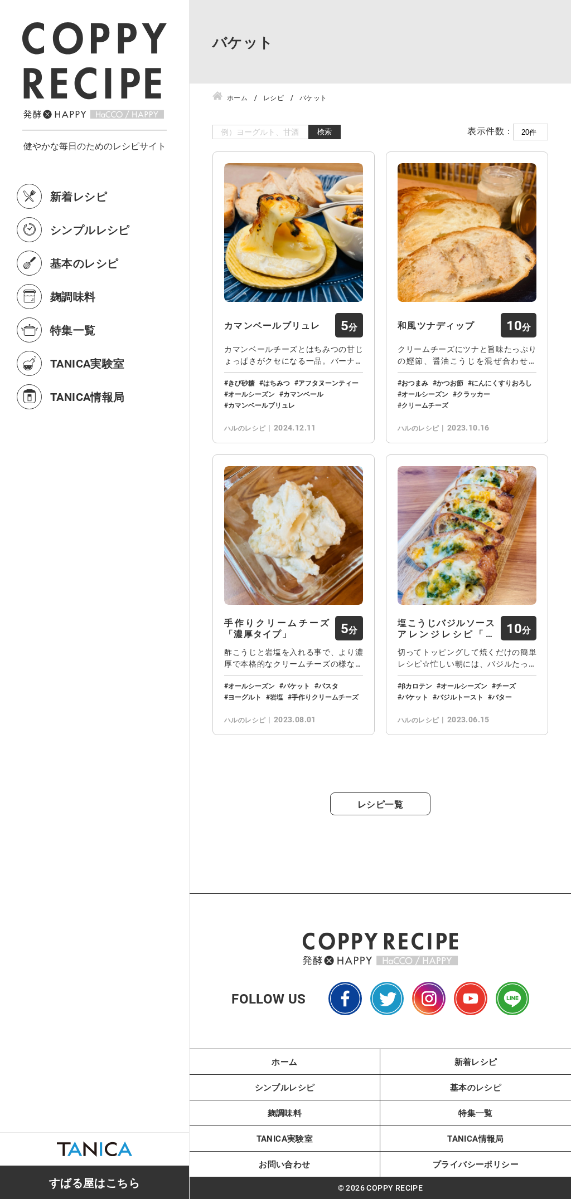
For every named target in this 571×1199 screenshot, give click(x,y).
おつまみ (414, 382)
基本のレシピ (84, 263)
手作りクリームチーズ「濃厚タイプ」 (277, 628)
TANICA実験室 (87, 363)
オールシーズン (251, 393)
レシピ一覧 (380, 804)
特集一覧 (73, 329)
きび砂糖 (241, 382)
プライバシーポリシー (476, 1163)
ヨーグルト (245, 696)
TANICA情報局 (87, 396)
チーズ (506, 685)
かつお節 (450, 382)
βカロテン (416, 685)
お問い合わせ (284, 1163)
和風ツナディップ (436, 325)
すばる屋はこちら (94, 1182)
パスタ (328, 685)
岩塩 (276, 696)
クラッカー (473, 393)
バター (502, 696)
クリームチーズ (424, 405)
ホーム (284, 1061)
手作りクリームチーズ (325, 696)
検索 (324, 132)
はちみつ (276, 382)
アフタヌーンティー (328, 382)
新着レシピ (78, 196)
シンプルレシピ (90, 229)
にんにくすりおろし (502, 382)
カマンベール (303, 393)
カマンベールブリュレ (272, 325)
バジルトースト (460, 696)
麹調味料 (73, 296)
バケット (296, 685)
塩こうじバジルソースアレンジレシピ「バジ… (446, 628)
